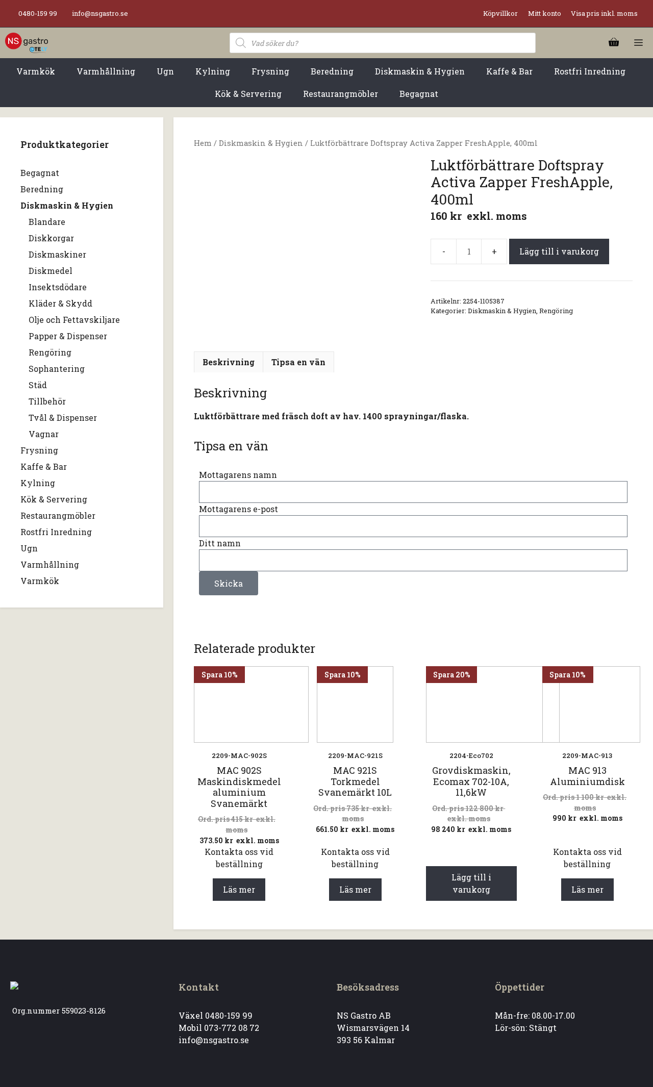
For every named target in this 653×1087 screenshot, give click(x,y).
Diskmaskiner (57, 254)
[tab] (228, 361)
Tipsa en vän (298, 362)
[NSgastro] (26, 43)
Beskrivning (229, 362)
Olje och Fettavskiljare (74, 319)
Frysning (39, 450)
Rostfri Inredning (56, 531)
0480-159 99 (37, 13)
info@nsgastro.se (100, 13)
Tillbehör (47, 401)
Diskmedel (50, 270)
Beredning (41, 189)
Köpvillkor (500, 13)
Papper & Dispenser (68, 336)
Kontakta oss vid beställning (239, 857)
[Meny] (638, 43)
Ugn (29, 548)
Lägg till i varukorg (559, 251)
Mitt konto (544, 13)
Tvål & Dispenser (63, 417)
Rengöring (556, 311)
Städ (38, 385)
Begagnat (39, 172)
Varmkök (39, 580)
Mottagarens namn (238, 474)
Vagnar (44, 433)
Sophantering (57, 368)
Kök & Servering (53, 499)
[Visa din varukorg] (613, 43)
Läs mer (239, 889)
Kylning (37, 482)
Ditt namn (220, 543)
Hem (203, 143)
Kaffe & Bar (43, 466)
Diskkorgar (51, 238)
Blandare (47, 221)
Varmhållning (49, 564)
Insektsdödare (58, 287)
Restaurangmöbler (57, 515)
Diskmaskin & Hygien (261, 143)
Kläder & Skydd (60, 303)
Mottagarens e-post (238, 508)
